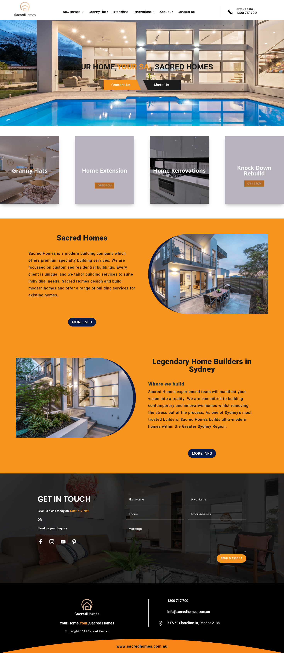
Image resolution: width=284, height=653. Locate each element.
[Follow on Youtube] (63, 542)
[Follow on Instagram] (52, 542)
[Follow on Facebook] (40, 542)
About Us (166, 12)
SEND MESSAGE (231, 558)
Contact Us (186, 12)
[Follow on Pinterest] (74, 542)
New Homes (71, 12)
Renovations (142, 12)
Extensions (120, 12)
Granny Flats (98, 12)
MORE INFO (82, 322)
